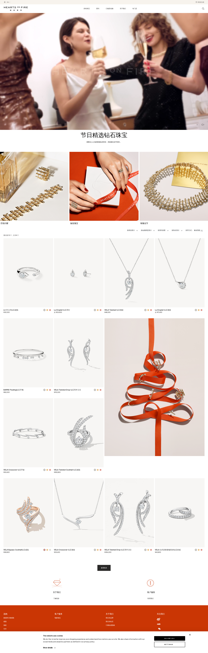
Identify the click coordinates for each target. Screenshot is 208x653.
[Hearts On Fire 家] (15, 8)
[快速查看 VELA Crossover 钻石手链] (50, 465)
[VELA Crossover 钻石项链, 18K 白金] (95, 550)
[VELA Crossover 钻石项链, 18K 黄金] (98, 550)
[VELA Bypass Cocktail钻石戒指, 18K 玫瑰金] (44, 550)
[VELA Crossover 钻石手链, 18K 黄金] (47, 470)
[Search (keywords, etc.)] (203, 8)
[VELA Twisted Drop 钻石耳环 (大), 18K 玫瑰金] (151, 550)
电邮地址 (58, 618)
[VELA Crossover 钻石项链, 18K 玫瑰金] (101, 550)
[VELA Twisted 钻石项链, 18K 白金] (145, 310)
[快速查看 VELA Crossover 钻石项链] (100, 545)
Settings (168, 644)
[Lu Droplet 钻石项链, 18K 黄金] (199, 310)
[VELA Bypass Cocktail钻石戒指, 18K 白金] (50, 550)
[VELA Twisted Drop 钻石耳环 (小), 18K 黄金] (98, 390)
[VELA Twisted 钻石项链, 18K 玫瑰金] (151, 310)
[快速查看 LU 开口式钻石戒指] (50, 305)
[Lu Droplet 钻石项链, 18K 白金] (196, 310)
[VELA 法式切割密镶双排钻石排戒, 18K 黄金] (199, 550)
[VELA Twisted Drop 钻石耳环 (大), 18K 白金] (145, 550)
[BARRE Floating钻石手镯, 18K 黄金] (47, 390)
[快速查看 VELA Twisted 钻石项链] (151, 305)
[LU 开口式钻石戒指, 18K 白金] (44, 310)
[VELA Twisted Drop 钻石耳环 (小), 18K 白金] (95, 390)
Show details (48, 648)
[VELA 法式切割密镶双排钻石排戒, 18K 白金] (196, 550)
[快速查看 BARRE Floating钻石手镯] (50, 385)
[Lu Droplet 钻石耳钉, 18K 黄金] (98, 310)
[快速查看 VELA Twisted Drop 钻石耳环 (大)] (151, 545)
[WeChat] (181, 628)
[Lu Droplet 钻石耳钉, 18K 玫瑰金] (101, 310)
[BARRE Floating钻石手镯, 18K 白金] (44, 390)
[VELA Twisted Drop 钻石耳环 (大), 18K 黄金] (148, 550)
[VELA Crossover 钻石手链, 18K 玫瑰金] (50, 470)
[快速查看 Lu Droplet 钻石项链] (201, 305)
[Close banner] (190, 634)
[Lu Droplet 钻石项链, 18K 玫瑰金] (202, 310)
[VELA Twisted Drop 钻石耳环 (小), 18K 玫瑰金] (101, 390)
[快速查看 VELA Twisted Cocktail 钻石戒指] (100, 465)
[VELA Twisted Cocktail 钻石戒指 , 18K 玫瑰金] (101, 470)
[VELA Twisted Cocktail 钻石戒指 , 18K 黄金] (98, 470)
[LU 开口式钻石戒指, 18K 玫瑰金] (50, 310)
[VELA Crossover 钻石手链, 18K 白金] (44, 470)
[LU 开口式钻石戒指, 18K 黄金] (47, 310)
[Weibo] (181, 619)
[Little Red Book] (181, 624)
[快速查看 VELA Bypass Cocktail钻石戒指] (50, 545)
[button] (200, 2)
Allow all (169, 638)
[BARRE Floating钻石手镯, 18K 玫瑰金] (50, 390)
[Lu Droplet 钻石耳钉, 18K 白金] (95, 310)
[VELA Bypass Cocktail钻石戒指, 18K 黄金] (47, 550)
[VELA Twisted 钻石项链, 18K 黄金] (148, 310)
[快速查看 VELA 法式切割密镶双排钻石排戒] (201, 545)
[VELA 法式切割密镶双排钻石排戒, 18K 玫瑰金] (202, 550)
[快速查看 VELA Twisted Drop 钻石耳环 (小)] (100, 385)
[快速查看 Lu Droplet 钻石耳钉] (100, 305)
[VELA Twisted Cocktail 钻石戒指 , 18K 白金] (95, 470)
